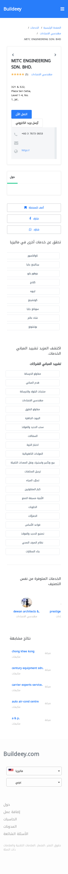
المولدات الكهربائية (32, 453)
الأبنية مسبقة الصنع (32, 498)
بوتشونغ (32, 326)
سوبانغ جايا (33, 309)
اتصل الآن (21, 114)
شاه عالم (33, 318)
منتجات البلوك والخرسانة (33, 391)
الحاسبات (10, 819)
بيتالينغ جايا (32, 264)
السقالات (32, 436)
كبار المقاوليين (32, 489)
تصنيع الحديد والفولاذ (32, 533)
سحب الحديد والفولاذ (33, 427)
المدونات (10, 826)
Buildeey (12, 9)
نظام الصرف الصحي (32, 542)
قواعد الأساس (32, 525)
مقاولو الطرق (32, 409)
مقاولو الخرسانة (32, 374)
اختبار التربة (33, 445)
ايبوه (32, 291)
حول (6, 804)
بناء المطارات (33, 551)
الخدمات (34, 27)
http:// (26, 150)
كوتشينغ (32, 300)
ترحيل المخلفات (33, 471)
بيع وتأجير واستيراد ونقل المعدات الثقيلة (33, 462)
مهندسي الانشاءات (50, 33)
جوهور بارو (32, 273)
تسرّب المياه (32, 480)
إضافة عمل (11, 812)
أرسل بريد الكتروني (27, 123)
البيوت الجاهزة (32, 418)
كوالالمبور (33, 255)
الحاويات (32, 507)
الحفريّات (32, 516)
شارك (36, 218)
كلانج (32, 282)
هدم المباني (32, 382)
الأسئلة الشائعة (15, 833)
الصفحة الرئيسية (52, 27)
